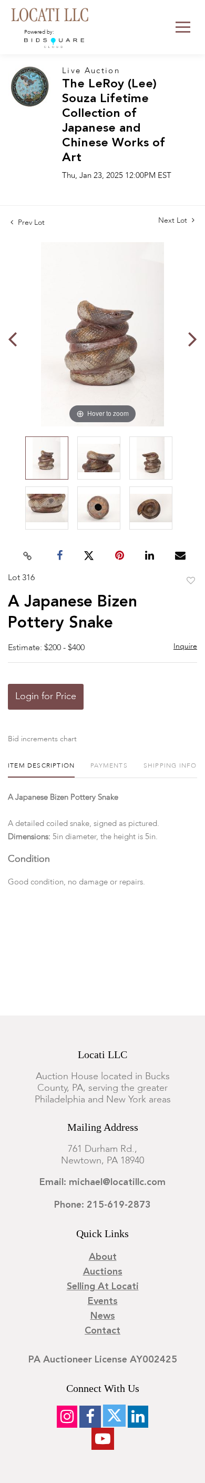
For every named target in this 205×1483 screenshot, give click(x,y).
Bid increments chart (42, 739)
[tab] (41, 770)
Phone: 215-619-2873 (102, 1205)
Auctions (102, 1272)
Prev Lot (30, 222)
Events (103, 1301)
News (102, 1316)
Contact (102, 1331)
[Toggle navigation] (183, 27)
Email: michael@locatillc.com (102, 1182)
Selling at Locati (103, 1286)
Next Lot (173, 220)
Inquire (185, 646)
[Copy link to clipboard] (28, 556)
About (103, 1257)
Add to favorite (190, 581)
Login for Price (45, 696)
